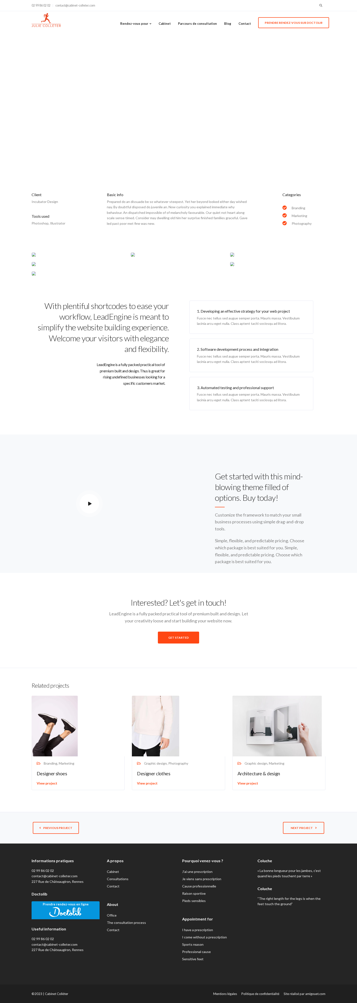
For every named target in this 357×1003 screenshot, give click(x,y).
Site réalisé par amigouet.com (304, 994)
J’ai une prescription (197, 871)
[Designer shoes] (55, 726)
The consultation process (126, 922)
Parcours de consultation (197, 23)
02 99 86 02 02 (41, 5)
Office (112, 915)
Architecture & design (259, 773)
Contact (244, 23)
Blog (227, 23)
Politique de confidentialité (260, 994)
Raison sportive (194, 893)
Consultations (117, 879)
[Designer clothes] (155, 725)
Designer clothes (153, 773)
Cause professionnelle (199, 886)
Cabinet (165, 23)
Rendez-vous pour (134, 23)
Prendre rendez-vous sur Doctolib (294, 23)
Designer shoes (52, 773)
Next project (302, 828)
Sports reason (193, 944)
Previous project (57, 828)
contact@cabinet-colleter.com (75, 5)
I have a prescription (197, 930)
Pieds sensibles (194, 901)
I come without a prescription (204, 937)
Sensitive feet (193, 959)
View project (47, 783)
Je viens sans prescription (201, 879)
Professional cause (196, 952)
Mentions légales (225, 994)
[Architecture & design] (277, 726)
